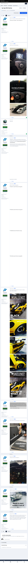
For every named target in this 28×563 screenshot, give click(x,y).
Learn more (1, 1)
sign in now (18, 536)
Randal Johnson (5, 124)
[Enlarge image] (18, 20)
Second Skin (4, 10)
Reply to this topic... (7, 539)
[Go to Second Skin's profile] (5, 19)
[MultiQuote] (10, 41)
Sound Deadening (12, 10)
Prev (3, 15)
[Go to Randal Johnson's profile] (5, 121)
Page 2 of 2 (9, 15)
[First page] (1, 15)
